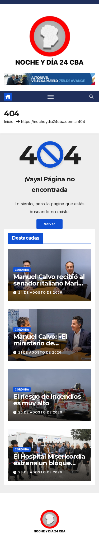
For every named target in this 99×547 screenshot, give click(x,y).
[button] (91, 96)
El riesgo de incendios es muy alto (47, 400)
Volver (49, 224)
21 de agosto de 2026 (40, 352)
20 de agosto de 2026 (40, 412)
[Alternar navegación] (50, 96)
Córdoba (22, 269)
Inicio (8, 121)
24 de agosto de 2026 (40, 292)
